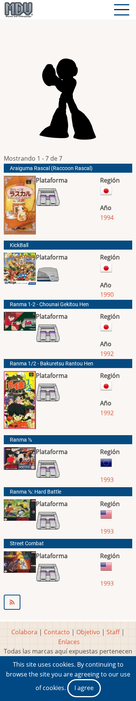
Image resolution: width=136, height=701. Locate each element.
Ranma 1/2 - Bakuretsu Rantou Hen (51, 363)
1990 (107, 294)
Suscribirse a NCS (68, 602)
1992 (107, 354)
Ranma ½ (21, 440)
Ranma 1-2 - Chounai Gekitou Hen (49, 304)
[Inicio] (18, 9)
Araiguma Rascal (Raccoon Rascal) (51, 168)
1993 (107, 480)
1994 (107, 217)
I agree (84, 688)
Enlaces (69, 642)
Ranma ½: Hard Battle (35, 492)
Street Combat (27, 543)
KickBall (19, 245)
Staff (113, 632)
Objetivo (88, 632)
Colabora (24, 632)
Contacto (57, 632)
